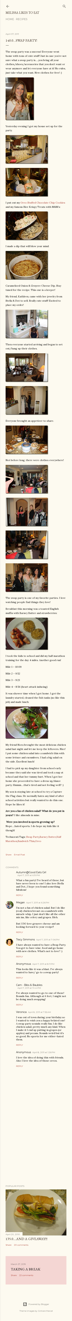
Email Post (19, 854)
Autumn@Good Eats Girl (31, 872)
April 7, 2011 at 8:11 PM (43, 964)
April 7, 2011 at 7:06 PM (47, 939)
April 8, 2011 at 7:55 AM (39, 1012)
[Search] (64, 5)
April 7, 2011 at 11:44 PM (29, 988)
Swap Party (32, 836)
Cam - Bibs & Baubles (29, 985)
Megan (20, 902)
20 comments (21, 1245)
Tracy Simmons (25, 939)
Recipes (21, 19)
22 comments (26, 1275)
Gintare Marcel (45, 1311)
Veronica (21, 1012)
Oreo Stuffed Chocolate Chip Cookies (43, 202)
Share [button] (8, 854)
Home (10, 19)
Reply (19, 895)
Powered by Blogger (38, 1304)
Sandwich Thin (26, 841)
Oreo (38, 841)
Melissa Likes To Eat (22, 13)
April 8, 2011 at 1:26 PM (43, 1052)
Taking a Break (25, 1269)
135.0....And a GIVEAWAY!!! (26, 1239)
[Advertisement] (36, 1151)
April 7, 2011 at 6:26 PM (37, 902)
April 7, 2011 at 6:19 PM (28, 875)
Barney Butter (48, 836)
